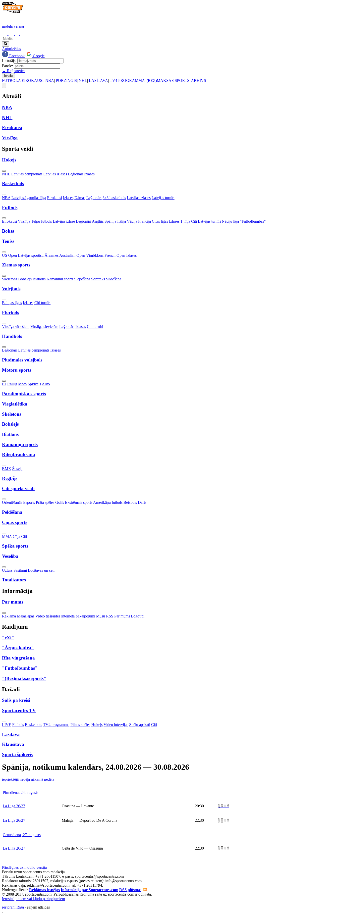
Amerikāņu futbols (107, 502)
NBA (49, 80)
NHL (83, 80)
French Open (115, 255)
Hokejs (97, 724)
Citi (24, 536)
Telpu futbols (41, 221)
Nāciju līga (230, 221)
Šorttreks (98, 279)
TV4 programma (56, 724)
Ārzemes (51, 255)
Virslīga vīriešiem (15, 326)
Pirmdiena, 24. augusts (20, 792)
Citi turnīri (42, 303)
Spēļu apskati (139, 724)
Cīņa (16, 536)
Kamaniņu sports (60, 279)
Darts (142, 502)
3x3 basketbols (114, 198)
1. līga (185, 221)
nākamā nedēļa (42, 779)
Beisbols (130, 502)
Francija (144, 221)
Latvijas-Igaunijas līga (28, 198)
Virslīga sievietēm (44, 326)
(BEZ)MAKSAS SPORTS (168, 80)
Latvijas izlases (55, 174)
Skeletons (9, 279)
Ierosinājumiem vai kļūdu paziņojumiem (33, 899)
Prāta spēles (45, 502)
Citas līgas (160, 221)
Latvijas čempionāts (26, 174)
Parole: (7, 66)
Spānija (110, 221)
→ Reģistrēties (13, 71)
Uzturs (7, 570)
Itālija (121, 221)
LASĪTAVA (98, 80)
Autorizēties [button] (11, 49)
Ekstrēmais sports (78, 502)
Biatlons (39, 279)
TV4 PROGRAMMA (127, 80)
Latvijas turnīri (163, 198)
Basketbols (33, 724)
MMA (7, 536)
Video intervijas (116, 724)
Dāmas (79, 198)
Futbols (18, 724)
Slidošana (113, 279)
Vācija (132, 221)
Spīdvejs (34, 384)
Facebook (16, 56)
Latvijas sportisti (31, 255)
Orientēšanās (12, 502)
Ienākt (8, 76)
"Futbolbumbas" (253, 221)
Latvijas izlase (64, 221)
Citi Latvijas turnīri (206, 221)
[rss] (145, 890)
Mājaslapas (25, 616)
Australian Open (72, 255)
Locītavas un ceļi (41, 570)
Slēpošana (82, 279)
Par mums (122, 616)
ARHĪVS (198, 80)
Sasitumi (20, 570)
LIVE (6, 724)
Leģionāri (75, 174)
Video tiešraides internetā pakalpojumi (65, 616)
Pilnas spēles (80, 724)
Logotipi (137, 616)
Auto (46, 384)
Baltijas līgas (12, 303)
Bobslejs (25, 279)
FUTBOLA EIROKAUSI (23, 80)
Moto (22, 384)
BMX (6, 468)
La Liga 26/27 (14, 806)
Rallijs (12, 384)
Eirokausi (54, 198)
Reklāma (9, 616)
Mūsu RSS (104, 616)
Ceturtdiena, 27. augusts (22, 835)
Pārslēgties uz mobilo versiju (24, 867)
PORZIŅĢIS (66, 80)
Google (38, 56)
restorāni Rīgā (13, 907)
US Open (9, 255)
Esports (29, 502)
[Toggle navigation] (4, 85)
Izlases (89, 174)
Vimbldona (95, 255)
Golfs (59, 502)
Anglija (98, 221)
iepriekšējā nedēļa (16, 779)
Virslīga (24, 221)
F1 (4, 384)
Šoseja (17, 468)
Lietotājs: (9, 60)
